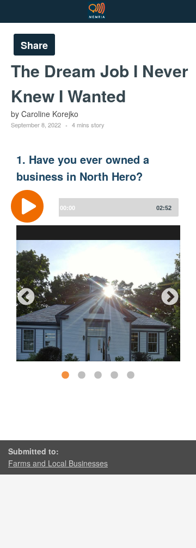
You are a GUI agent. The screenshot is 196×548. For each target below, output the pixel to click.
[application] (98, 214)
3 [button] (97, 375)
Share (34, 45)
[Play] (30, 206)
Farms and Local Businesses (58, 463)
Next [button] (165, 293)
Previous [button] (21, 293)
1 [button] (65, 375)
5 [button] (130, 375)
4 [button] (114, 375)
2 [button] (81, 375)
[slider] (116, 207)
